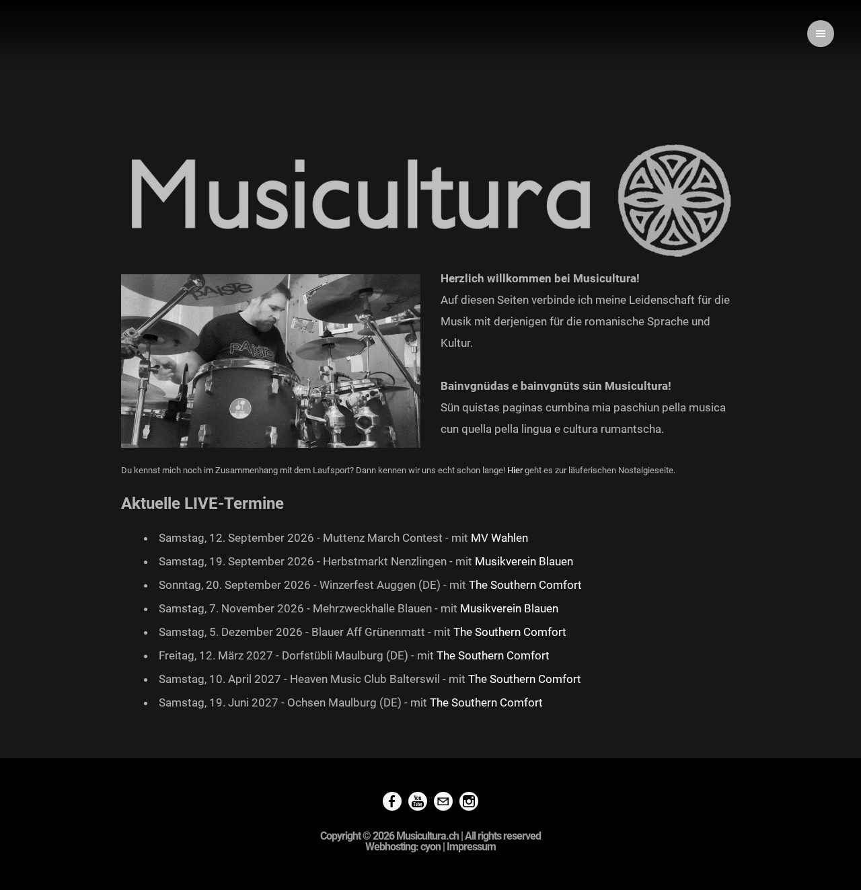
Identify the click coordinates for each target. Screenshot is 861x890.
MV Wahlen (499, 537)
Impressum (471, 846)
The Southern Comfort (525, 585)
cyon (430, 846)
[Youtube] (417, 802)
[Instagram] (468, 802)
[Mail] (443, 802)
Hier (516, 470)
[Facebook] (392, 802)
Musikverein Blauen (524, 561)
